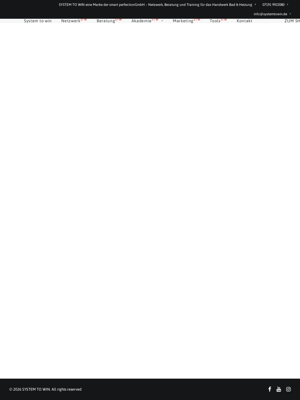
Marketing (186, 21)
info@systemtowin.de (270, 14)
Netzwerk (74, 21)
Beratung (109, 21)
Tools (218, 21)
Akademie (145, 21)
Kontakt (245, 21)
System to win (38, 21)
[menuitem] (158, 4)
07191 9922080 (273, 5)
